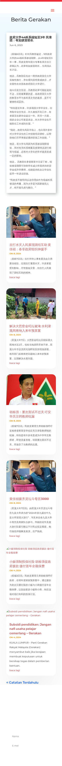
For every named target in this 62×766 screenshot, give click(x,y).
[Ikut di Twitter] (27, 724)
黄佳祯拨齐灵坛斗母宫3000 (29, 499)
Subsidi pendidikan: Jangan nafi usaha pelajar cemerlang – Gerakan (30, 629)
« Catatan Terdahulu (22, 682)
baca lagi (14, 277)
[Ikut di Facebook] (20, 724)
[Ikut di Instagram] (34, 724)
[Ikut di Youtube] (42, 724)
